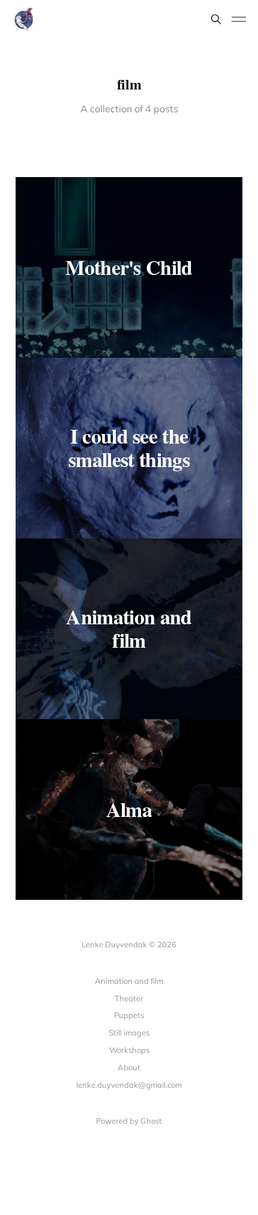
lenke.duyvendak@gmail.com (129, 1085)
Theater (129, 998)
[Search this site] (216, 19)
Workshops (129, 1050)
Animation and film (129, 981)
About (129, 1067)
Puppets (129, 1015)
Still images (129, 1032)
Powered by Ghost (129, 1121)
